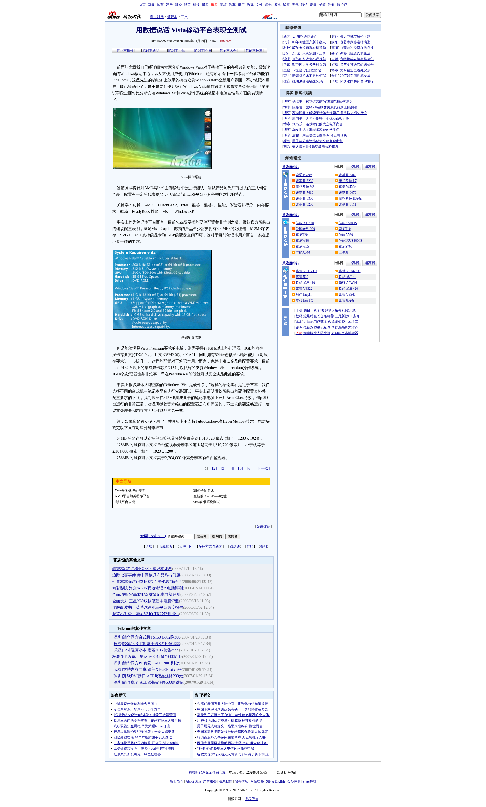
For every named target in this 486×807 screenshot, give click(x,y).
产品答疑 (309, 781)
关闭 (263, 546)
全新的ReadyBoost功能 (210, 496)
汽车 (232, 5)
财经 (178, 5)
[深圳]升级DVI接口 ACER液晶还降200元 (147, 676)
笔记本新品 (150, 51)
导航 (331, 5)
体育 (160, 5)
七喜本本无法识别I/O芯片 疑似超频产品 (147, 582)
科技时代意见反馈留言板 (207, 772)
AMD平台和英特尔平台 (132, 496)
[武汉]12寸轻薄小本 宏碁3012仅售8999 (145, 650)
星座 (286, 5)
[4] (232, 468)
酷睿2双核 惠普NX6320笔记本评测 (142, 569)
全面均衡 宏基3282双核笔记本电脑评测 (146, 594)
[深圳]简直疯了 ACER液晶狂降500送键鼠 (148, 682)
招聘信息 (241, 781)
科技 (196, 5)
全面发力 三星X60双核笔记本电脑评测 (145, 601)
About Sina (193, 781)
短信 (304, 5)
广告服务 (210, 781)
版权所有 (251, 799)
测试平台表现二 (205, 490)
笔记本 (172, 17)
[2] (214, 468)
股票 (187, 5)
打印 (250, 546)
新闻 (151, 5)
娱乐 (169, 5)
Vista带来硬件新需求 (130, 490)
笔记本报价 (125, 51)
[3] (223, 468)
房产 (241, 5)
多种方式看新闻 (210, 546)
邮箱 (322, 5)
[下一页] (263, 468)
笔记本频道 (254, 51)
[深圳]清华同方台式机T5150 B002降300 (146, 637)
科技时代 (157, 17)
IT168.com (224, 41)
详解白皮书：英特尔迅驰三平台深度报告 (147, 607)
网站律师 (257, 781)
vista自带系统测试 (207, 502)
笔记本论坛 (202, 51)
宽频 (223, 5)
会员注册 (294, 781)
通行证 (342, 5)
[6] (249, 468)
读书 (268, 5)
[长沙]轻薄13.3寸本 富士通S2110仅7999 (146, 644)
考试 (277, 5)
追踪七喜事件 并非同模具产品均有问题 (146, 575)
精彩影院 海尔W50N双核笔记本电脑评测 (147, 588)
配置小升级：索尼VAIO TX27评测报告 (145, 614)
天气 (295, 5)
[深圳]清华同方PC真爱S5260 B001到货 (145, 663)
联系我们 (225, 781)
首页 (142, 5)
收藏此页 (165, 546)
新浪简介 (176, 781)
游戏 (250, 5)
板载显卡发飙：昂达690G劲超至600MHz (147, 657)
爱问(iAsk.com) (153, 536)
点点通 (235, 546)
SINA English (275, 781)
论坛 (148, 546)
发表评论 (263, 527)
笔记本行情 (176, 51)
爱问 (313, 5)
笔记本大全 (228, 51)
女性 (259, 5)
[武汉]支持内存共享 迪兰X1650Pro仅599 (147, 669)
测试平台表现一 (126, 502)
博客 (205, 5)
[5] (240, 468)
